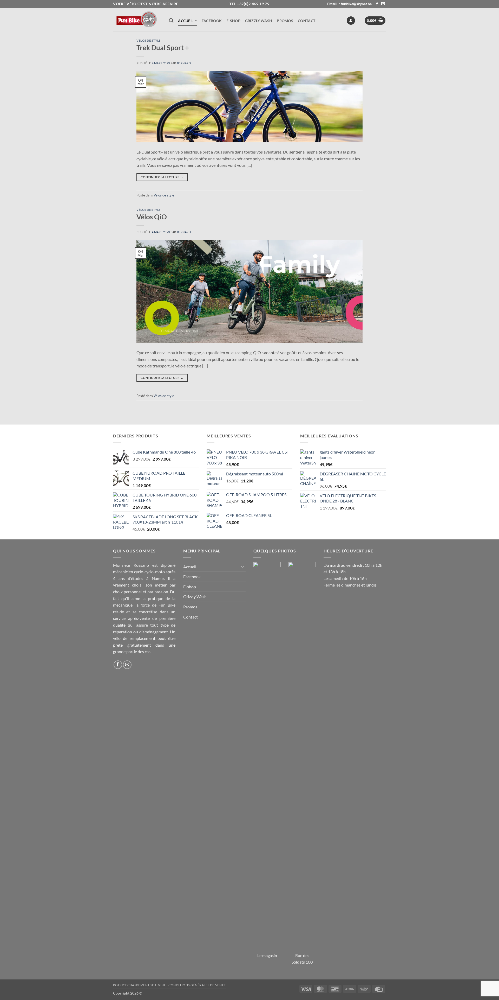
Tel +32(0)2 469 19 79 (249, 4)
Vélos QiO (151, 217)
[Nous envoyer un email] (383, 4)
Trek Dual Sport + (162, 48)
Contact (306, 20)
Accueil (185, 20)
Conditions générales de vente (197, 985)
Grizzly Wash (258, 20)
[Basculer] (242, 566)
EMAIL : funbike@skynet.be (349, 4)
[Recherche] (171, 20)
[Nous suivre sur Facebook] (377, 4)
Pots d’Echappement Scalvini (139, 985)
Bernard (184, 63)
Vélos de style (148, 40)
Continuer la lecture (162, 177)
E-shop (233, 20)
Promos (285, 20)
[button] (351, 20)
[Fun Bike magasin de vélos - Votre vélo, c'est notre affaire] (137, 19)
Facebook (212, 20)
